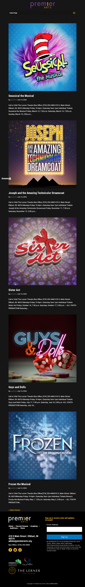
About (11, 526)
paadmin (14, 100)
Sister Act (14, 290)
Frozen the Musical (20, 484)
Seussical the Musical (21, 95)
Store (22, 528)
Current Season (22, 526)
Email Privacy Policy (54, 549)
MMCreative (54, 583)
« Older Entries (14, 510)
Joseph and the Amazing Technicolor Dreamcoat (36, 193)
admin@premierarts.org (20, 541)
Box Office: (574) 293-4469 (19, 545)
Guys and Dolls (17, 387)
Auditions (14, 528)
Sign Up (64, 537)
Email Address (52, 525)
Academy (34, 526)
